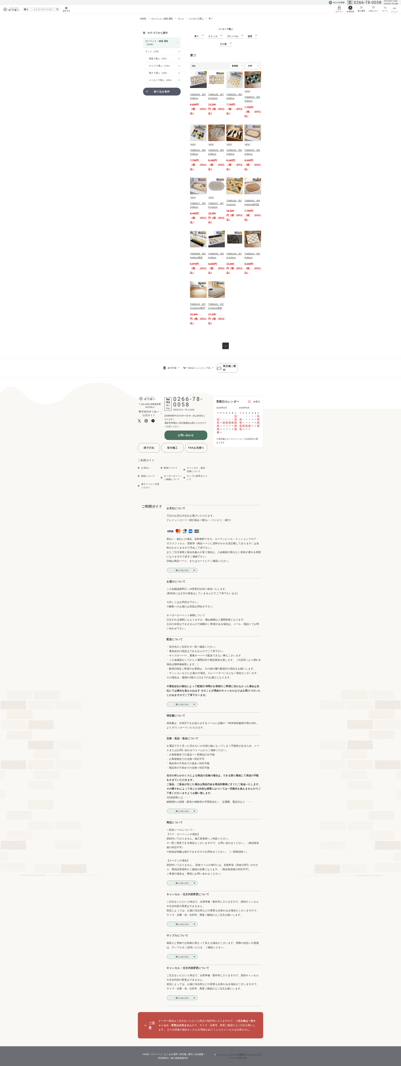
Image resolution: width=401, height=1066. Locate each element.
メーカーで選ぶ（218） (161, 80)
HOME (143, 18)
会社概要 (199, 1054)
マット (181, 18)
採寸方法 (149, 447)
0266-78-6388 (186, 410)
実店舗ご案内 (229, 368)
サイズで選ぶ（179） (160, 66)
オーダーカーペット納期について (173, 478)
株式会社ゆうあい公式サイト (149, 413)
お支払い (145, 468)
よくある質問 (171, 1054)
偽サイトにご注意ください (150, 486)
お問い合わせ (186, 435)
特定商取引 (163, 1058)
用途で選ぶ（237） (158, 58)
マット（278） (152, 51)
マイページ (156, 1054)
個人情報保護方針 (179, 1058)
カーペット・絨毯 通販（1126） (156, 43)
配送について (171, 468)
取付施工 (172, 447)
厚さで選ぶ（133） (158, 73)
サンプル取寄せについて (197, 478)
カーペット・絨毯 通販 (162, 18)
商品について (148, 476)
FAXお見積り (196, 447)
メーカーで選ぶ (196, 18)
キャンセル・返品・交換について (197, 469)
